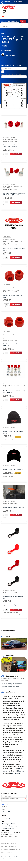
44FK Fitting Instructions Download (10, 685)
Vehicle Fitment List (9, 137)
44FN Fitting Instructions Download (10, 686)
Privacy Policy (5, 856)
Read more (18, 436)
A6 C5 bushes (19, 771)
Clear (16, 605)
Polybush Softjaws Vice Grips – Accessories (14, 507)
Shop (8, 25)
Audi (11, 25)
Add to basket (16, 154)
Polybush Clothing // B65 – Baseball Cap (13, 469)
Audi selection (15, 773)
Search (23, 21)
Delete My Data (13, 859)
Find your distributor (6, 50)
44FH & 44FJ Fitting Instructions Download (11, 683)
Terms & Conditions (14, 856)
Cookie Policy (4, 859)
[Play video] (14, 664)
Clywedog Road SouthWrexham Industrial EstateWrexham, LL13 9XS (9, 826)
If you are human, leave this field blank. (11, 74)
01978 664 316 (6, 812)
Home (4, 25)
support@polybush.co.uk (9, 818)
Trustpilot (3, 60)
